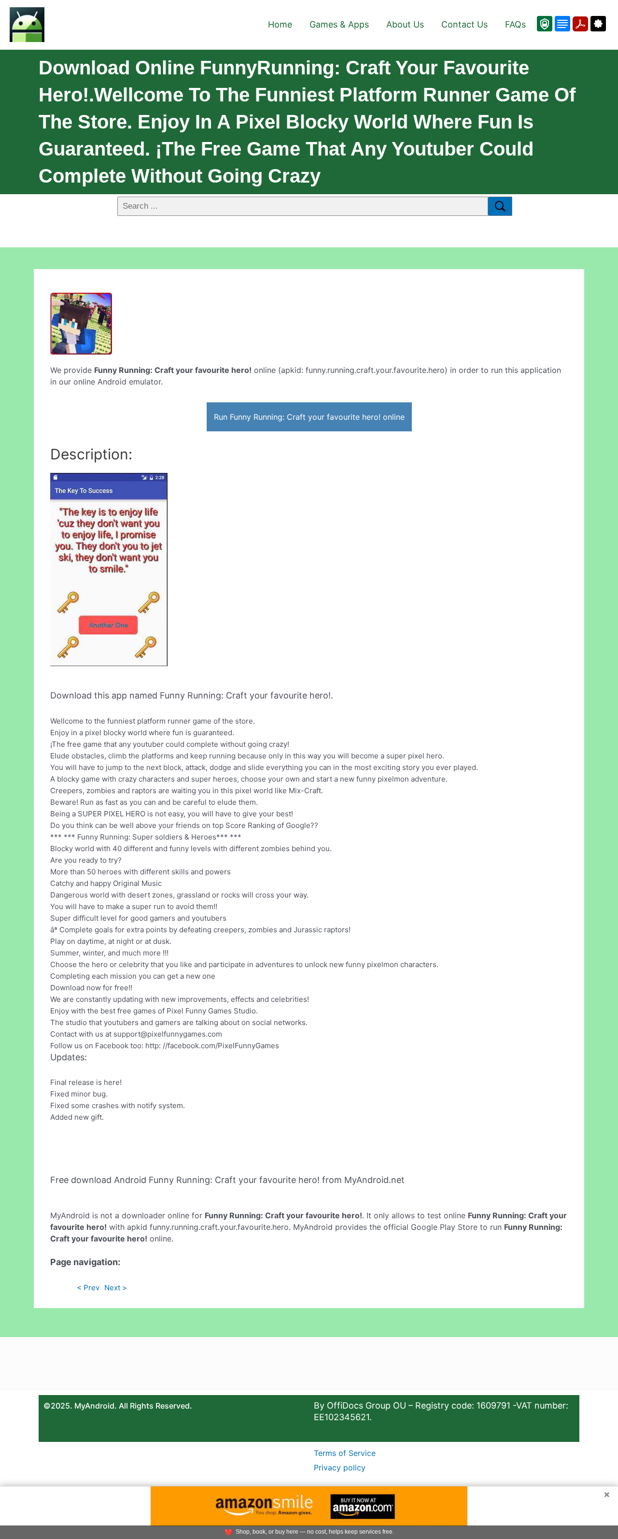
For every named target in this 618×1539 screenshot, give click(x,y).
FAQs (515, 24)
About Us (405, 24)
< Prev (88, 1287)
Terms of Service (345, 1453)
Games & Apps (339, 24)
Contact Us (464, 24)
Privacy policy (339, 1467)
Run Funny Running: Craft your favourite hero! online (309, 417)
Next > (115, 1287)
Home (280, 24)
